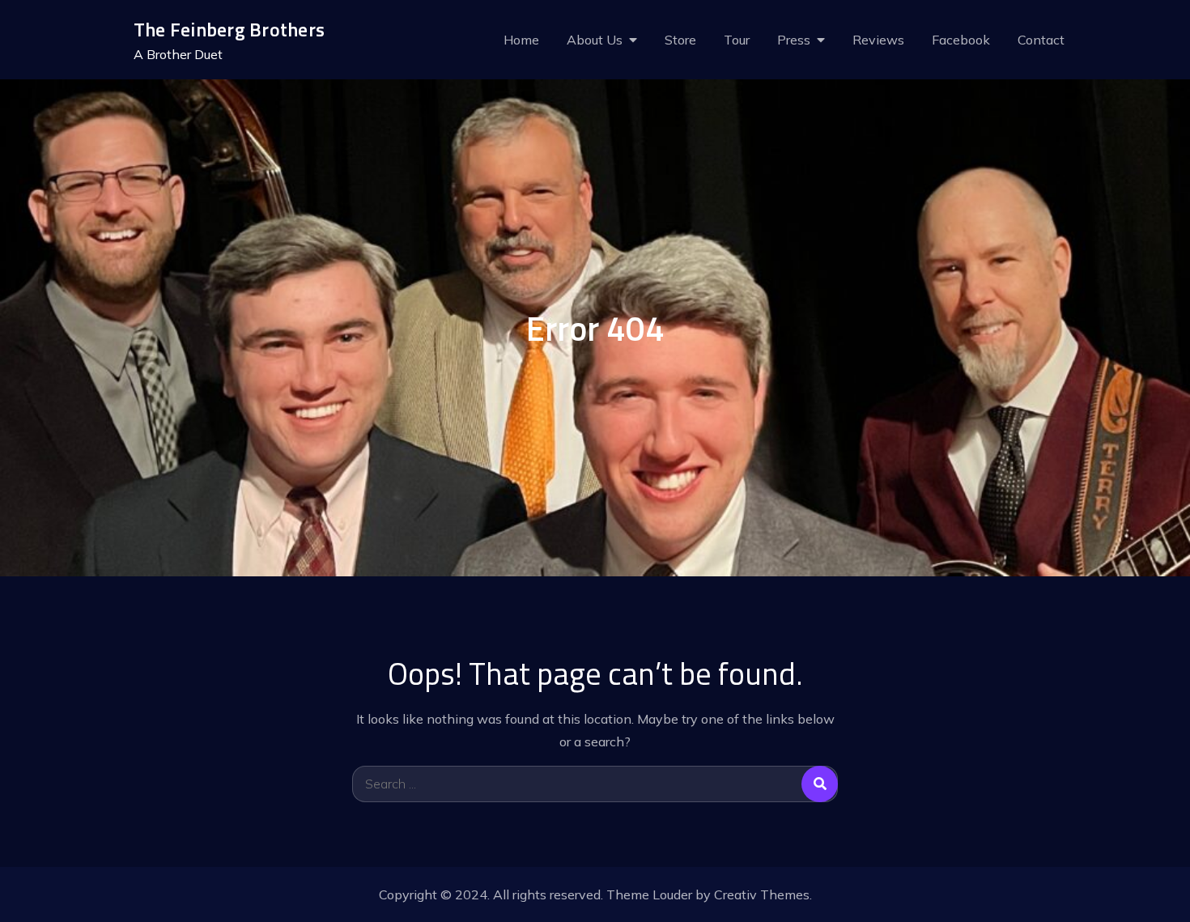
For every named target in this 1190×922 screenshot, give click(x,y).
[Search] (819, 784)
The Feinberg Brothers (229, 29)
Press (793, 40)
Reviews (878, 40)
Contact (1041, 40)
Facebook (961, 40)
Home (521, 40)
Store (680, 40)
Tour (737, 40)
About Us (595, 40)
